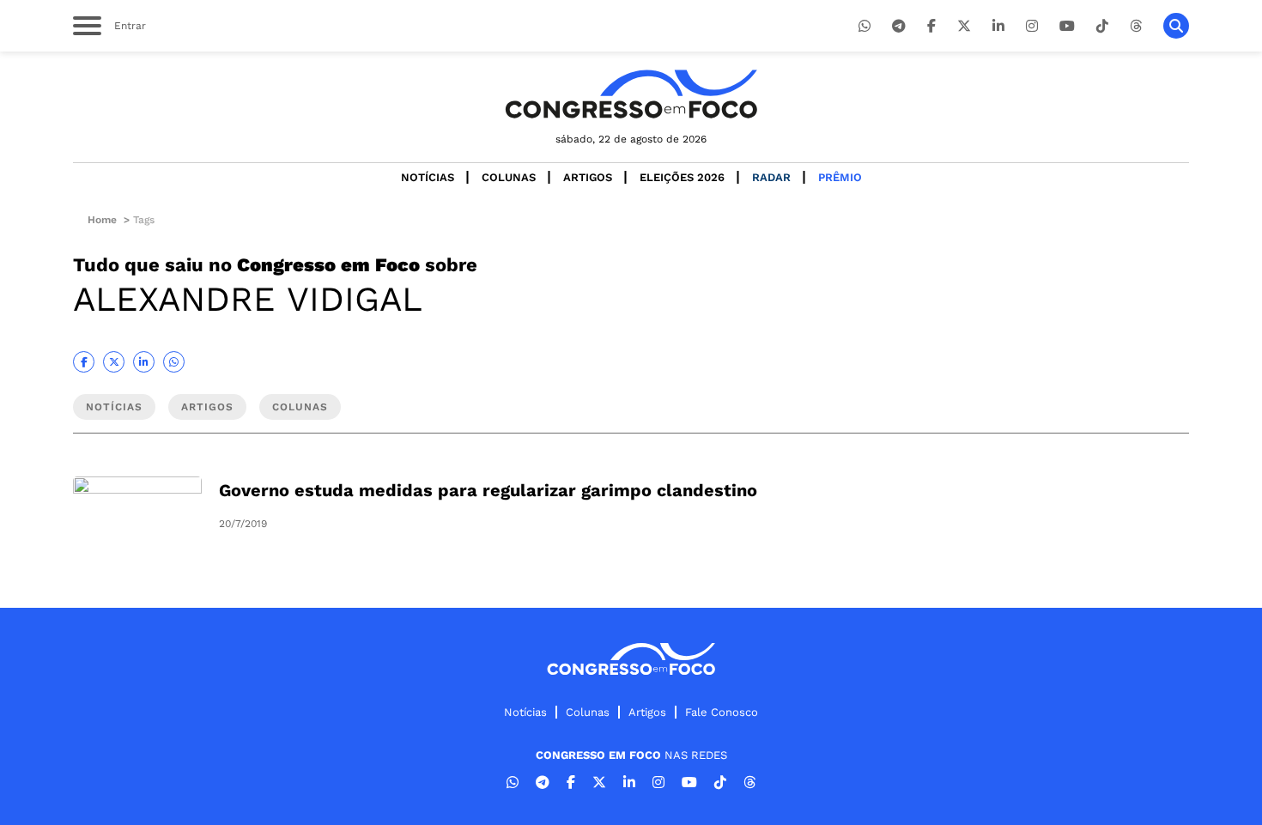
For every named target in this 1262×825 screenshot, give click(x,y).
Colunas (509, 177)
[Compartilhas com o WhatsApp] (174, 362)
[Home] (631, 94)
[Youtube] (1067, 26)
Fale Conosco (721, 712)
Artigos (587, 177)
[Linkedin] (998, 26)
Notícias (427, 177)
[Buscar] (1176, 26)
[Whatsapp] (865, 26)
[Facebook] (931, 26)
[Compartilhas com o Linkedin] (144, 362)
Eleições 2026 (682, 177)
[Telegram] (899, 26)
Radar (771, 177)
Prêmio (840, 177)
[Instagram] (1032, 26)
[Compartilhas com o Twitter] (113, 362)
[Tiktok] (1102, 26)
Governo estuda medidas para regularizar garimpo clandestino (488, 490)
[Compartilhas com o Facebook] (83, 362)
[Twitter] (964, 26)
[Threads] (1136, 26)
